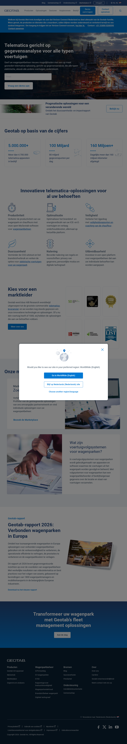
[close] (102, 349)
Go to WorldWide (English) (63, 375)
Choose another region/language (63, 392)
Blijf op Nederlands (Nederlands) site (63, 384)
